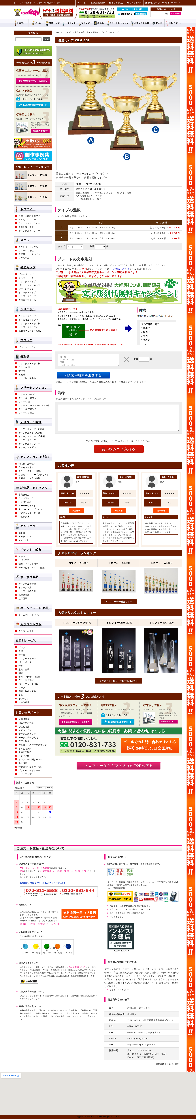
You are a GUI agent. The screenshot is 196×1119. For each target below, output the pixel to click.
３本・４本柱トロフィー (30, 216)
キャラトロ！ (25, 536)
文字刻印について (27, 734)
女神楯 (22, 371)
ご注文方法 (24, 726)
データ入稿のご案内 (28, 737)
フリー (119, 23)
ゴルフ (22, 647)
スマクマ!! (23, 540)
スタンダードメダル (28, 247)
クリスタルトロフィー (29, 223)
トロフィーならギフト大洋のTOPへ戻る (119, 766)
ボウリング (24, 698)
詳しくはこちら (116, 917)
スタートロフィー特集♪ (30, 471)
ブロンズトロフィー (28, 227)
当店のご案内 (25, 752)
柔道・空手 (24, 669)
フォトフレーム (26, 498)
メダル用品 (24, 258)
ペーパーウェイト (27, 505)
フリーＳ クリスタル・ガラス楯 (34, 405)
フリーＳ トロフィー (29, 398)
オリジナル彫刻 (30, 422)
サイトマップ (25, 774)
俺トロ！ (23, 533)
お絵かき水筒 (25, 516)
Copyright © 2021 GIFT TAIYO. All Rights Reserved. (98, 1117)
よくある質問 (25, 748)
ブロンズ (85, 23)
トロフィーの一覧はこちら (118, 601)
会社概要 (23, 763)
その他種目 (24, 702)
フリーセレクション (33, 387)
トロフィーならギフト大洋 (66, 32)
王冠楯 (22, 374)
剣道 (21, 673)
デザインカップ (26, 289)
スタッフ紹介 (25, 756)
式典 (175, 23)
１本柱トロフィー (27, 219)
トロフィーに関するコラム (32, 759)
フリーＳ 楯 (24, 367)
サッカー (23, 655)
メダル (38, 23)
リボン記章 (24, 560)
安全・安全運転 (26, 680)
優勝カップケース (27, 300)
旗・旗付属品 (29, 577)
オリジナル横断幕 (27, 591)
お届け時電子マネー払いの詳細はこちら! (127, 913)
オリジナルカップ (27, 296)
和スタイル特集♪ (27, 464)
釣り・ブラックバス (28, 684)
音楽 (21, 666)
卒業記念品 (24, 494)
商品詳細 (76, 511)
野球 (21, 651)
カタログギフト (30, 624)
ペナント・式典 (30, 549)
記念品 (159, 23)
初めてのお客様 (26, 723)
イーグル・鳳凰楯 (27, 378)
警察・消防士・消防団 (29, 677)
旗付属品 (23, 598)
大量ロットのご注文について (33, 745)
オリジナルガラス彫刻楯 (30, 433)
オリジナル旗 (25, 587)
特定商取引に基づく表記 (30, 767)
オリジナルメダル (27, 447)
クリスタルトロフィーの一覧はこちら (119, 681)
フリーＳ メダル (26, 250)
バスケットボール (27, 658)
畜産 (21, 695)
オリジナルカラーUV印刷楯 (32, 436)
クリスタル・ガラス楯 (29, 323)
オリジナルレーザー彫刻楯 (32, 429)
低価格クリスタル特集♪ (30, 331)
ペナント (23, 556)
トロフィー (22, 23)
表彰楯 (100, 23)
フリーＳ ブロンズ (27, 409)
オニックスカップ (27, 292)
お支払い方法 (25, 730)
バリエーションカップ (29, 285)
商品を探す (86, 32)
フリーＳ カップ (26, 394)
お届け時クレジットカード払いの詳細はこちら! (130, 909)
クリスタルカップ (27, 281)
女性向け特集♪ (26, 467)
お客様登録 (24, 719)
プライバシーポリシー (29, 770)
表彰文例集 (24, 741)
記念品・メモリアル (33, 487)
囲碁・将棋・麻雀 (27, 691)
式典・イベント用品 (28, 564)
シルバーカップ (26, 278)
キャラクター (29, 526)
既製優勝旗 (24, 595)
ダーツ (22, 687)
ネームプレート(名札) (35, 607)
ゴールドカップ (112, 32)
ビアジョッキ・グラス (29, 513)
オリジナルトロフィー (29, 230)
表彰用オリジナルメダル (30, 254)
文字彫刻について (121, 268)
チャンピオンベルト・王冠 (32, 567)
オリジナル (141, 23)
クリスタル (70, 23)
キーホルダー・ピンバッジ (32, 509)
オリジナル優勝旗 (27, 584)
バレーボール (25, 662)
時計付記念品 (25, 502)
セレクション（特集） (35, 456)
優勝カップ (54, 23)
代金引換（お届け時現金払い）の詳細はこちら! (130, 906)
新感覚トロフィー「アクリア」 (34, 474)
